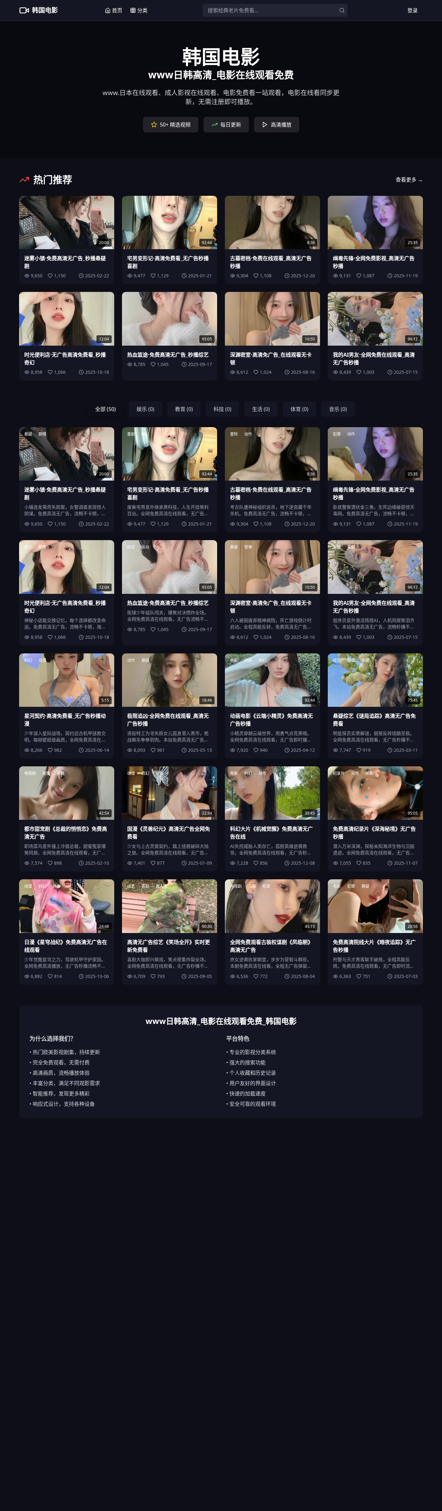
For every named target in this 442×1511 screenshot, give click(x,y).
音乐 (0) (338, 409)
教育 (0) (184, 409)
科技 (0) (222, 409)
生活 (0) (261, 409)
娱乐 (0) (145, 409)
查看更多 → (409, 179)
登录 (412, 10)
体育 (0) (299, 409)
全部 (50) (105, 409)
